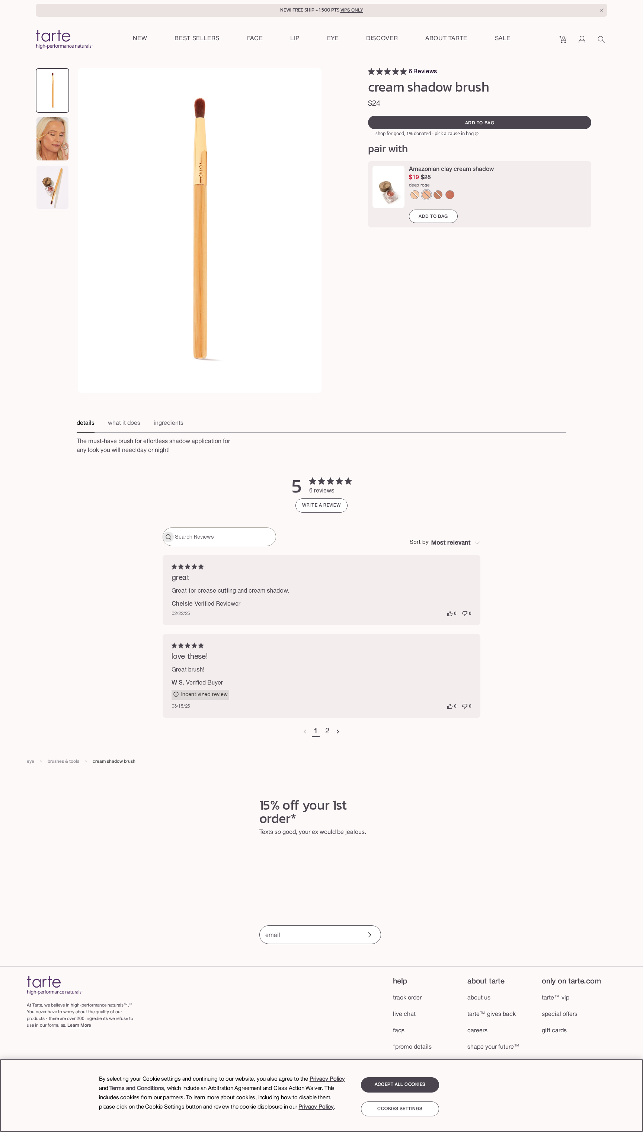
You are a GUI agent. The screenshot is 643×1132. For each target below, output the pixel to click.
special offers (560, 1014)
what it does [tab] (124, 423)
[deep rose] (450, 195)
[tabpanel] (321, 444)
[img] (371, 71)
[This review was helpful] (450, 614)
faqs (398, 1030)
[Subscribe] (367, 935)
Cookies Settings (399, 1109)
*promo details (412, 1047)
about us (478, 998)
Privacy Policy (327, 1079)
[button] (255, 39)
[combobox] (445, 543)
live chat (404, 1014)
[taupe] (438, 195)
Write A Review (321, 505)
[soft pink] (426, 194)
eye (30, 761)
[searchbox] (224, 536)
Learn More (79, 1025)
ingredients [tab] (168, 423)
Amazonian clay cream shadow (451, 169)
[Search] (602, 42)
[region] (321, 1095)
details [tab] (86, 423)
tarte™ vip (555, 998)
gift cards (554, 1030)
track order (407, 998)
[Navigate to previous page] (305, 732)
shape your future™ (493, 1047)
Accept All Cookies (400, 1084)
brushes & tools (63, 761)
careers (477, 1030)
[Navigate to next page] (338, 732)
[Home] (55, 985)
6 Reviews (423, 71)
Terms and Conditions (136, 1088)
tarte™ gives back (491, 1014)
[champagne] (415, 195)
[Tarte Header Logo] (64, 40)
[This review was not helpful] (465, 614)
